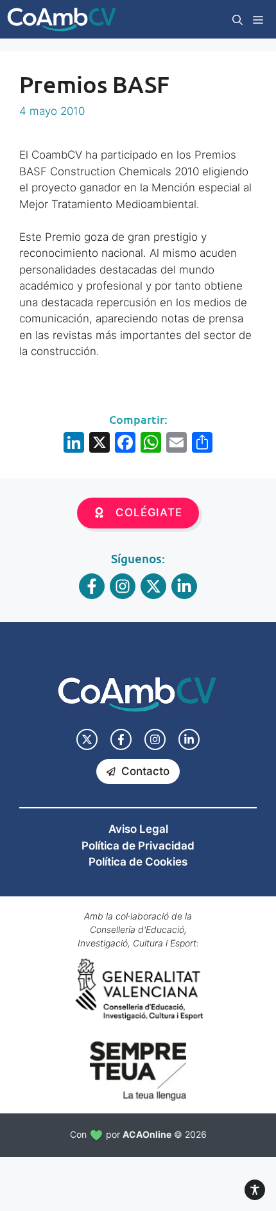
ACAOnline (147, 1134)
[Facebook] (125, 444)
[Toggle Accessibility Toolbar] (254, 1189)
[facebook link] (121, 739)
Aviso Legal (138, 829)
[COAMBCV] (61, 19)
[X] (99, 444)
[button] (237, 19)
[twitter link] (87, 739)
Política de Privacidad (138, 845)
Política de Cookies (138, 861)
